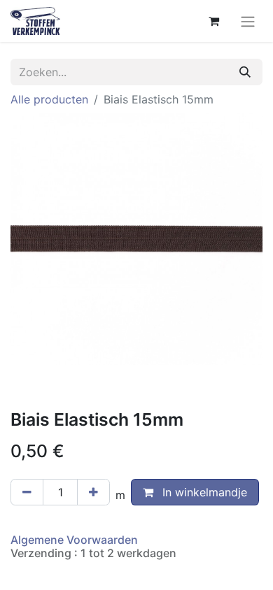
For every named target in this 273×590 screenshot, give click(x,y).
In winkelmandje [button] (203, 492)
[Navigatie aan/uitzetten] (247, 21)
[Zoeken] (244, 72)
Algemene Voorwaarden (74, 540)
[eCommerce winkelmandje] (213, 21)
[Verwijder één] (26, 492)
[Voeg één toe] (93, 492)
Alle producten (49, 99)
